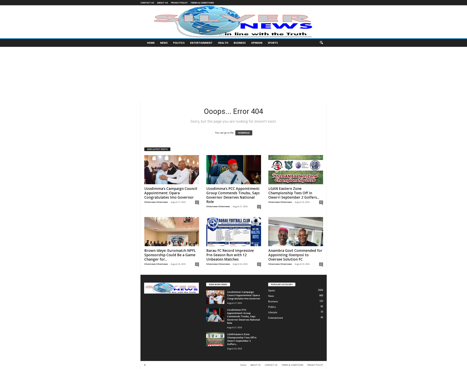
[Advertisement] (233, 74)
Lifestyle (272, 312)
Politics (179, 42)
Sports (273, 42)
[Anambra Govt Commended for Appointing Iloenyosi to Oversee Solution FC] (295, 231)
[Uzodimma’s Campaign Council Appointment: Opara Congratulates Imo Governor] (171, 169)
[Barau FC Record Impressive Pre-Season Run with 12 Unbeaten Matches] (233, 231)
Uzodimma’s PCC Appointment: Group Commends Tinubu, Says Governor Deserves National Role (233, 195)
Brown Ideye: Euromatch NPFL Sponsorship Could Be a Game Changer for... (170, 255)
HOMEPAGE (244, 133)
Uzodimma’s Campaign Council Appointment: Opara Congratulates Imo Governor (170, 193)
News (164, 42)
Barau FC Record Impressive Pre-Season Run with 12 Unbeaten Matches (230, 255)
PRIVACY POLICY (179, 2)
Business (240, 42)
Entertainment (201, 42)
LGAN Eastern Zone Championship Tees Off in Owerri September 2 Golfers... (293, 193)
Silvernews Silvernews (156, 202)
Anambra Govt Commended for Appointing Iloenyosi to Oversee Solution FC (295, 255)
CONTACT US (147, 2)
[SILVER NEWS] (233, 21)
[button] (321, 43)
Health (223, 42)
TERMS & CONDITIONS (202, 2)
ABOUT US (162, 2)
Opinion (256, 42)
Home (151, 42)
